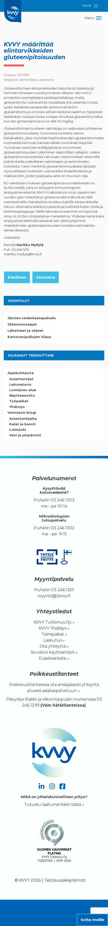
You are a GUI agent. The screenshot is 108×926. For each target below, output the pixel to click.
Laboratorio (46, 79)
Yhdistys (17, 407)
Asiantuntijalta (23, 418)
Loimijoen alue (22, 390)
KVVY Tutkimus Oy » (54, 622)
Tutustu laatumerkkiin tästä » (54, 804)
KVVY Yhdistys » (54, 628)
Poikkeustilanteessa (29, 684)
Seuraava (45, 277)
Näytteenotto (22, 395)
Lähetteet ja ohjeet (25, 330)
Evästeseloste (52, 658)
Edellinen (17, 277)
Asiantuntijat (21, 379)
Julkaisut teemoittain (30, 355)
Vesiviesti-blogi (22, 412)
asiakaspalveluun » (61, 690)
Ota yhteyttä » (54, 646)
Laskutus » (54, 640)
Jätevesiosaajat (22, 324)
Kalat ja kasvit (22, 424)
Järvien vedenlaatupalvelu (32, 318)
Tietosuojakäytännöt (65, 880)
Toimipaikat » (54, 634)
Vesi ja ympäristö (25, 435)
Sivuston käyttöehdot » (54, 652)
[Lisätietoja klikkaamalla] (54, 842)
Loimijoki (17, 430)
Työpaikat (18, 401)
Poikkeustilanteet (54, 674)
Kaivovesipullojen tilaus (29, 337)
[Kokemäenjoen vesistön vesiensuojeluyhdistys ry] (14, 6)
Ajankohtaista (28, 79)
